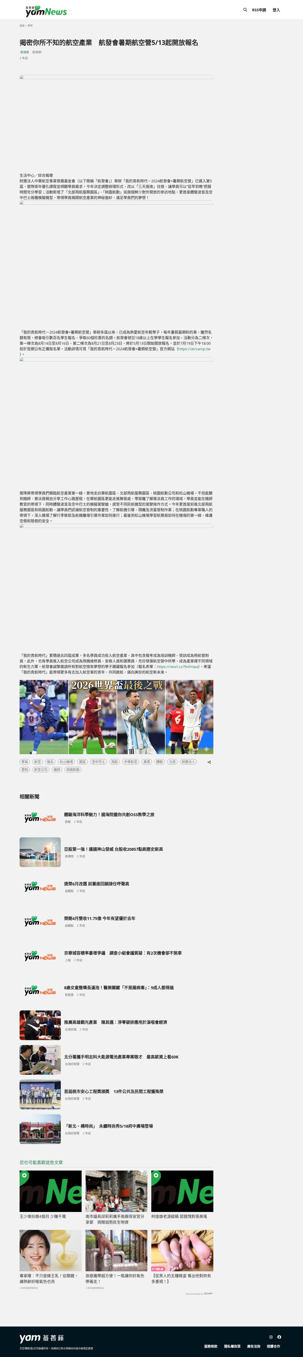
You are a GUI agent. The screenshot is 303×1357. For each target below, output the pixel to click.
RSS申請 (259, 9)
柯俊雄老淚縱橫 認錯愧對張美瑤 (179, 1216)
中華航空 (130, 761)
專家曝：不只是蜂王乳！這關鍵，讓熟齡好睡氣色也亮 (49, 1278)
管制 (24, 769)
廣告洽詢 (253, 1346)
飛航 (114, 761)
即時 (30, 25)
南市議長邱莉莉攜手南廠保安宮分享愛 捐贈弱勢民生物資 (115, 1219)
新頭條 (24, 52)
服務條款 (210, 1346)
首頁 (22, 25)
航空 (37, 761)
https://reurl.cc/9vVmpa (177, 666)
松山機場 (66, 761)
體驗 (159, 761)
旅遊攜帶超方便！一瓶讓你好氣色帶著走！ (115, 1278)
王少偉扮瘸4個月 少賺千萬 (43, 1216)
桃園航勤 (73, 769)
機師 (57, 769)
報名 (50, 761)
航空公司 (40, 769)
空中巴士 (98, 761)
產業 (146, 761)
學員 (24, 761)
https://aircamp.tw (194, 348)
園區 (82, 761)
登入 (276, 9)
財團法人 (188, 761)
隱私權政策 (232, 1346)
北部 (172, 761)
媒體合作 (273, 1346)
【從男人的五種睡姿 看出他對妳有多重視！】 (181, 1278)
